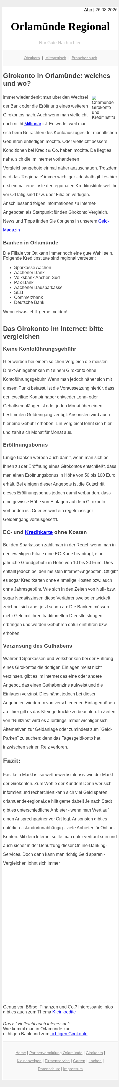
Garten (79, 1061)
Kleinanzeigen (29, 1061)
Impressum (73, 1069)
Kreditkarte (39, 532)
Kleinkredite (64, 1012)
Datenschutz (49, 1069)
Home (20, 1052)
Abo (88, 9)
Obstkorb (32, 58)
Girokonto (94, 1052)
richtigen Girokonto (68, 1033)
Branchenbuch (84, 58)
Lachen (95, 1061)
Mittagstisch (55, 58)
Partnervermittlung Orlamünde (55, 1052)
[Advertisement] (59, 936)
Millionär (32, 123)
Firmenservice (57, 1061)
